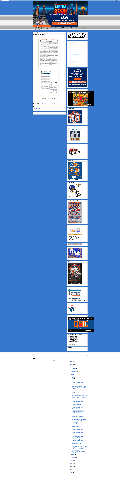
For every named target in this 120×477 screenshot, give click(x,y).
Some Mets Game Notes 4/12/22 (77, 429)
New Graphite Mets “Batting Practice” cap (79, 437)
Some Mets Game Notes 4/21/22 (77, 407)
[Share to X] (52, 103)
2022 (72, 365)
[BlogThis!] (51, 103)
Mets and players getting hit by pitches (79, 386)
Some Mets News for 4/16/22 (77, 422)
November (74, 368)
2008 (72, 472)
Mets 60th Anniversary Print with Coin (78, 417)
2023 (72, 364)
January (73, 457)
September (74, 371)
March (73, 454)
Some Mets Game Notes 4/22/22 (77, 405)
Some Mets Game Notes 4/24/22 (77, 401)
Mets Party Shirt (75, 426)
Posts (53, 360)
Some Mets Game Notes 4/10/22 (77, 436)
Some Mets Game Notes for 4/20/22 (78, 410)
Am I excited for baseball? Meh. (77, 448)
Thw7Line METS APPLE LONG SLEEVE (79, 392)
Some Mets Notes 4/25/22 (76, 393)
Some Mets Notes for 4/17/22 (77, 420)
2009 (72, 470)
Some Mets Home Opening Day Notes (78, 425)
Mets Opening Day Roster (76, 443)
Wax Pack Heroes (71, 64)
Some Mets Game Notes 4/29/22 (77, 382)
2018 (72, 463)
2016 (72, 466)
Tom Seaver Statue (75, 423)
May (73, 377)
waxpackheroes (77, 64)
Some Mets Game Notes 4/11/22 (77, 432)
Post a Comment (37, 108)
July (73, 374)
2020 (72, 460)
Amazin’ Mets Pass (75, 450)
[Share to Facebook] (53, 103)
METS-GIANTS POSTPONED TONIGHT (79, 419)
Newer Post (35, 113)
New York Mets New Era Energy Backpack (79, 397)
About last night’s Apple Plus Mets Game (79, 439)
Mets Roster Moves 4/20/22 (76, 408)
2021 (72, 459)
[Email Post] (48, 103)
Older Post (62, 113)
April (73, 378)
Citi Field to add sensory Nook (77, 416)
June (73, 375)
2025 (72, 361)
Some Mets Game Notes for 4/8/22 (78, 440)
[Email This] (50, 103)
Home (49, 113)
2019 (72, 462)
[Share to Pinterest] (54, 103)
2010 (72, 469)
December (74, 367)
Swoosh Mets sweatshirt (76, 404)
